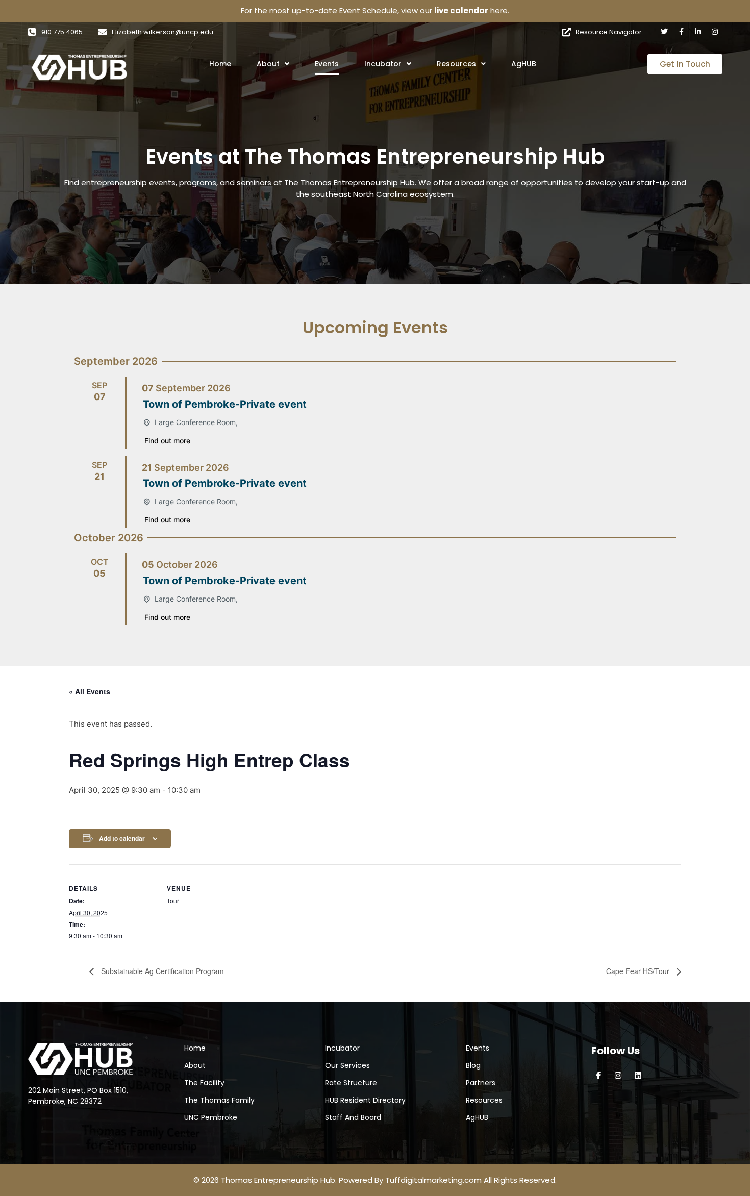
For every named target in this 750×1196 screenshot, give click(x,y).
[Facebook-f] (681, 31)
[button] (287, 63)
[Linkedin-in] (698, 31)
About (268, 64)
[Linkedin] (638, 1075)
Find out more (167, 440)
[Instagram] (715, 31)
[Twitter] (664, 31)
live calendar (461, 10)
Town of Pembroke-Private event (225, 404)
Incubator (383, 64)
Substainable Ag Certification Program (161, 971)
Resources (456, 64)
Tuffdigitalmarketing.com (433, 1180)
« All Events (89, 691)
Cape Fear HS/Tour (638, 971)
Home (220, 64)
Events (327, 64)
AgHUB (523, 64)
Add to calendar (122, 838)
